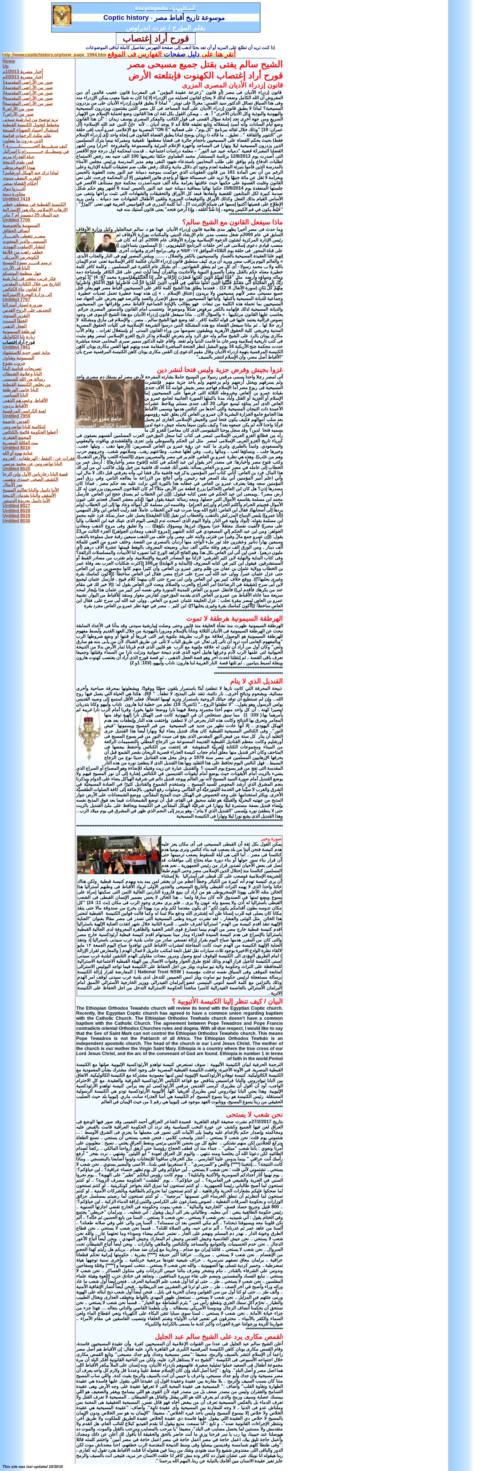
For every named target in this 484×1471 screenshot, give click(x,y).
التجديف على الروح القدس (27, 310)
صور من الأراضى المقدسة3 (28, 92)
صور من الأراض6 (18, 108)
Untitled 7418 (16, 199)
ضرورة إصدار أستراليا (23, 304)
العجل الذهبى (15, 326)
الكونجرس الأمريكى (21, 257)
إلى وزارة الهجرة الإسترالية (27, 294)
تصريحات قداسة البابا (22, 368)
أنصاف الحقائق (16, 230)
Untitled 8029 (16, 515)
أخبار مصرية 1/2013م (23, 71)
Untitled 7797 (16, 299)
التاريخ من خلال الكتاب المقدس (32, 283)
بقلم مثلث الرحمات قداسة (27, 135)
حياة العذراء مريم (18, 156)
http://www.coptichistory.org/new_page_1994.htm (54, 54)
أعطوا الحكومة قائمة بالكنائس (30, 432)
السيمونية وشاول (18, 357)
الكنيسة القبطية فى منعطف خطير (34, 204)
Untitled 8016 (16, 447)
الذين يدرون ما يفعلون (23, 140)
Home (9, 61)
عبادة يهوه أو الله (18, 453)
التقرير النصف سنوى (22, 178)
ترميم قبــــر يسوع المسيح (27, 262)
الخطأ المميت (15, 320)
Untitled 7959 (16, 416)
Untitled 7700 (16, 220)
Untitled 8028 (16, 510)
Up (6, 66)
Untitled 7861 (16, 347)
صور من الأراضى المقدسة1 (28, 82)
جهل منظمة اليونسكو (22, 273)
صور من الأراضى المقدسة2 (28, 87)
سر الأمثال (12, 484)
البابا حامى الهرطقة (20, 389)
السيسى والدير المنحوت (24, 241)
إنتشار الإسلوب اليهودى (24, 246)
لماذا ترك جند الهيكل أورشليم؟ (31, 172)
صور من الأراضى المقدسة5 (28, 103)
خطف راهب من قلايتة (23, 252)
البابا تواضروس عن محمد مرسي (32, 463)
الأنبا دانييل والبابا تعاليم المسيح (31, 490)
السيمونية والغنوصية (21, 225)
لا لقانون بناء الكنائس (22, 289)
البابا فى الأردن (16, 268)
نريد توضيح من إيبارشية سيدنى (30, 119)
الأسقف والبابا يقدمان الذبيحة (29, 495)
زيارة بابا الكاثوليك (19, 336)
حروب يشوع (14, 363)
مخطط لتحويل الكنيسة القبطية (31, 124)
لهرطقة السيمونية (19, 331)
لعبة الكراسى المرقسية (24, 411)
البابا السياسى (15, 395)
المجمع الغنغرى (17, 437)
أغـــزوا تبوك (14, 188)
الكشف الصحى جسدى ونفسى (30, 479)
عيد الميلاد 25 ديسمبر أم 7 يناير (31, 215)
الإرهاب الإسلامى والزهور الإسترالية (35, 209)
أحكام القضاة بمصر (20, 183)
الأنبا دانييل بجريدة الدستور (26, 500)
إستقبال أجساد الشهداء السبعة (30, 130)
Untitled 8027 (16, 505)
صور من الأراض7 (18, 114)
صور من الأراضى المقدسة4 (28, 98)
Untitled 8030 (16, 520)
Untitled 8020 (16, 468)
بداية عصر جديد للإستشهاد (26, 352)
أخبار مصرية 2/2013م (23, 77)
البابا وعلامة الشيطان (22, 373)
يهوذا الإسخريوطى (19, 167)
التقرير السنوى (16, 315)
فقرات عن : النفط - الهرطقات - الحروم (39, 458)
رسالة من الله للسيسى (24, 379)
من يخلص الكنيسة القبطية (27, 384)
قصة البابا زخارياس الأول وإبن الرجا (35, 474)
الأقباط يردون (15, 405)
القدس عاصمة (16, 421)
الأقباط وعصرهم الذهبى (25, 400)
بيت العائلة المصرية (20, 442)
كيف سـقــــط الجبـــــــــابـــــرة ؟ (35, 146)
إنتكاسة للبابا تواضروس (24, 426)
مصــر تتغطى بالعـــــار (24, 236)
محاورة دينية (14, 194)
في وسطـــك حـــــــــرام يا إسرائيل (36, 151)
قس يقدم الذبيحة (18, 162)
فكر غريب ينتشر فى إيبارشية (29, 278)
